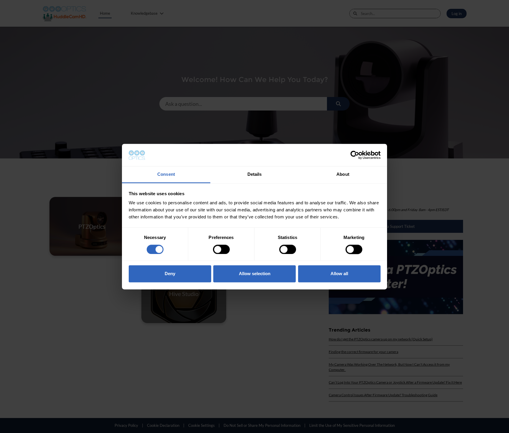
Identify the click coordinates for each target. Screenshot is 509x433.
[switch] (221, 249)
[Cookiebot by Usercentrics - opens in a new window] (355, 155)
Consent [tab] (166, 174)
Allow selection (254, 273)
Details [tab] (254, 174)
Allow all (339, 273)
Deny (170, 273)
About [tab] (342, 174)
